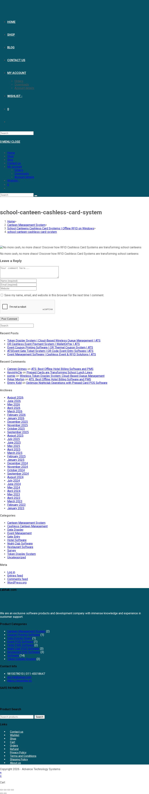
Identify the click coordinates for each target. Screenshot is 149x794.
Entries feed (15, 575)
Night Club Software (20, 543)
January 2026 (15, 418)
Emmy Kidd (14, 383)
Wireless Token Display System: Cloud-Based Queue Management (62, 376)
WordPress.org (17, 582)
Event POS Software (20, 641)
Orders (19, 170)
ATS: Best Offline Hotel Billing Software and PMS (62, 369)
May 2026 (13, 404)
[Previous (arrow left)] (1, 793)
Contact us (14, 163)
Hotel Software (17, 540)
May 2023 (13, 494)
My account (14, 166)
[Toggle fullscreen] (5, 789)
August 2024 (15, 477)
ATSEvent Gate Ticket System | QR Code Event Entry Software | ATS (50, 351)
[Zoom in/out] (1, 789)
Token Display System (21, 554)
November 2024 (17, 466)
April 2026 (13, 408)
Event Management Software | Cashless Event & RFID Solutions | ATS (51, 354)
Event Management (19, 533)
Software (13, 655)
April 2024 (13, 491)
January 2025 (15, 460)
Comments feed (17, 579)
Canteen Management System (26, 523)
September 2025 (18, 432)
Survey (11, 550)
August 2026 (15, 397)
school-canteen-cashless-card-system (32, 232)
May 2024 (13, 487)
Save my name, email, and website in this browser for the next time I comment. (54, 295)
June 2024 (14, 484)
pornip (11, 376)
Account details (24, 177)
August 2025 (15, 435)
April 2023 (13, 498)
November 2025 (17, 425)
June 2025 (14, 442)
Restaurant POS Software (23, 652)
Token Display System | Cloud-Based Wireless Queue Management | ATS (53, 340)
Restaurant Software (20, 547)
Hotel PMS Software (20, 645)
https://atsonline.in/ (19, 680)
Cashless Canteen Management (27, 526)
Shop (10, 156)
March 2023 (14, 501)
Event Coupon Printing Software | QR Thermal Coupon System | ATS (50, 347)
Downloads (22, 173)
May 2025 (13, 446)
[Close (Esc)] (12, 789)
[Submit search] (35, 195)
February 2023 (16, 505)
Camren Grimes (17, 369)
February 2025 (16, 456)
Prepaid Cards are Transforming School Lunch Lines (59, 372)
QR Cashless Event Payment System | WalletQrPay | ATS (43, 344)
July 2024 (13, 480)
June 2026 (14, 401)
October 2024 (16, 470)
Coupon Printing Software (23, 635)
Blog (10, 159)
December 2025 (17, 421)
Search (39, 717)
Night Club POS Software (23, 648)
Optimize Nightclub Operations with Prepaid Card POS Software (66, 383)
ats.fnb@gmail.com (19, 677)
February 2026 (16, 415)
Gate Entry (13, 536)
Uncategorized (16, 557)
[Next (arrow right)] (5, 793)
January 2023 (15, 508)
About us (15, 763)
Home (11, 153)
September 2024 (18, 473)
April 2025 (13, 449)
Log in (11, 572)
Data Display (15, 529)
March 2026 (14, 411)
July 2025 (13, 439)
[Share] (8, 789)
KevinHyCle (14, 372)
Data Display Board (19, 638)
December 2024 (17, 463)
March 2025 (14, 453)
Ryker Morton (15, 379)
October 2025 (16, 428)
